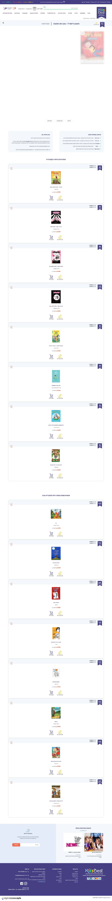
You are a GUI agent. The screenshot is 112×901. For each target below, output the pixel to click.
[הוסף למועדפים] (11, 506)
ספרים (70, 13)
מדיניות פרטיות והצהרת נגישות (71, 880)
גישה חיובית (49, 120)
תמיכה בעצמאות (41, 874)
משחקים (82, 13)
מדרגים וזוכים (103, 2)
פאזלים (43, 13)
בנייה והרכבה (62, 13)
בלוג (98, 2)
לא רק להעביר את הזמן (96, 852)
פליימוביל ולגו (58, 880)
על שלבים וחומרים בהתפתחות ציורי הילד (37, 879)
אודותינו (108, 2)
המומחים (88, 2)
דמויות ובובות (34, 13)
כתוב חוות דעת (96, 24)
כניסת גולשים (29, 8)
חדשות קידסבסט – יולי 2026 (74, 852)
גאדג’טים (17, 13)
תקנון (77, 878)
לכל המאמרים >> (41, 881)
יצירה (76, 13)
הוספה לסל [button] (51, 536)
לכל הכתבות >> (83, 830)
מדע (89, 13)
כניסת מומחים (21, 8)
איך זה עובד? (93, 2)
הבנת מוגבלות (59, 120)
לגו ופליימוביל (51, 13)
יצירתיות (69, 120)
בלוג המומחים (75, 875)
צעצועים (24, 13)
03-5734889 (21, 871)
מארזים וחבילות (7, 13)
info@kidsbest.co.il (19, 875)
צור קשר (83, 2)
